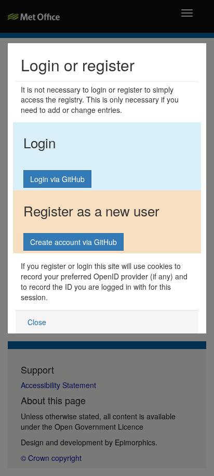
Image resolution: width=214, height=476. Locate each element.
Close (37, 322)
